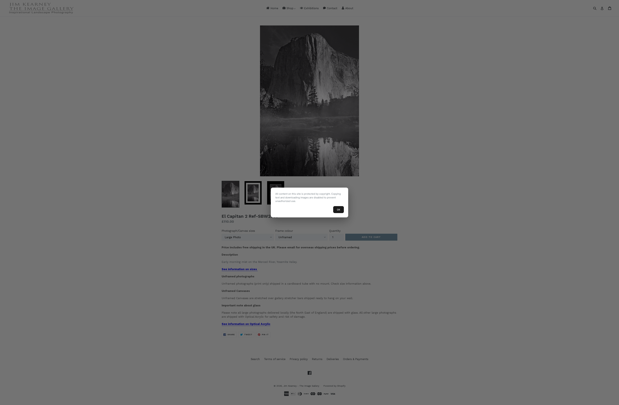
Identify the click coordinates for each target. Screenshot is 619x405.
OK (338, 209)
